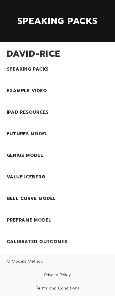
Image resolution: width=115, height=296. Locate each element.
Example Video (27, 90)
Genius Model (25, 155)
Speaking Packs (28, 69)
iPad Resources (28, 112)
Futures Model (27, 134)
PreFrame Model (29, 220)
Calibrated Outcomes (37, 241)
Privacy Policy (57, 275)
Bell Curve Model (31, 198)
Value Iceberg (26, 177)
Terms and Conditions (57, 288)
